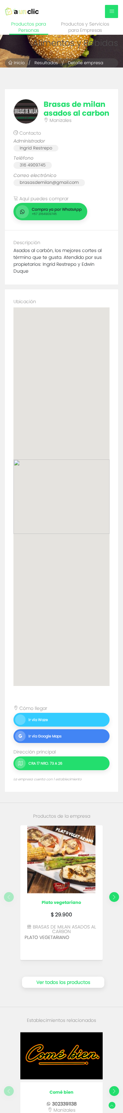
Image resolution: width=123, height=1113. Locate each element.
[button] (114, 897)
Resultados (46, 63)
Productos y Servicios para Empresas (85, 27)
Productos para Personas (28, 27)
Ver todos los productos (63, 982)
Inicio (18, 63)
